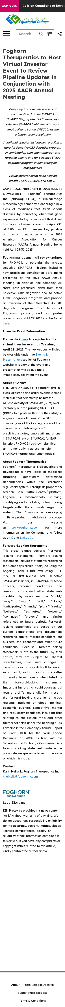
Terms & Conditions (32, 1000)
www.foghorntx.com (25, 527)
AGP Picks (9, 5)
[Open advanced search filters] (49, 33)
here (6, 323)
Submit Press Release (32, 993)
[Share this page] (59, 33)
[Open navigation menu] (6, 33)
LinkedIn (26, 537)
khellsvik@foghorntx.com (20, 776)
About (15, 985)
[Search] (41, 33)
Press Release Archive (38, 985)
